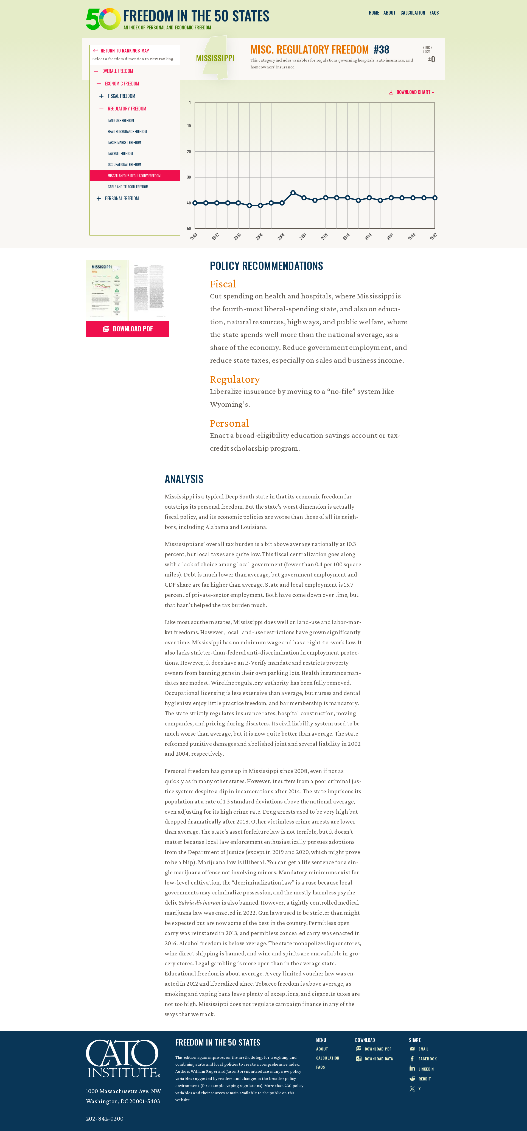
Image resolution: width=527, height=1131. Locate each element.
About (389, 12)
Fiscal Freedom (121, 96)
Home (374, 12)
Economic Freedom (122, 83)
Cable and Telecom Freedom (128, 186)
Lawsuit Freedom (120, 153)
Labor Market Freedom (124, 142)
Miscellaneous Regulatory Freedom (134, 175)
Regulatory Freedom (127, 108)
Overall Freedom (117, 71)
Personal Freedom (122, 198)
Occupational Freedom (124, 164)
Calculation (412, 12)
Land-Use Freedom (121, 120)
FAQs (434, 12)
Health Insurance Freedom (127, 131)
